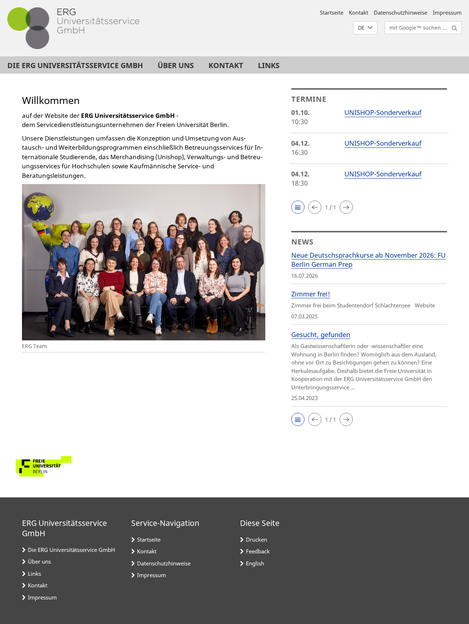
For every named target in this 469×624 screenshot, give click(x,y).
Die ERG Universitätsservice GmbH (75, 65)
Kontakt (358, 12)
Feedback (258, 551)
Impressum (447, 12)
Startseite (331, 12)
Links (269, 65)
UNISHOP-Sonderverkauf (382, 112)
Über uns (176, 65)
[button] (365, 28)
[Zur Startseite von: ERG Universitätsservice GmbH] (73, 28)
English (255, 563)
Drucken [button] (256, 539)
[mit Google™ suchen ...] (454, 28)
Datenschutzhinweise (400, 12)
